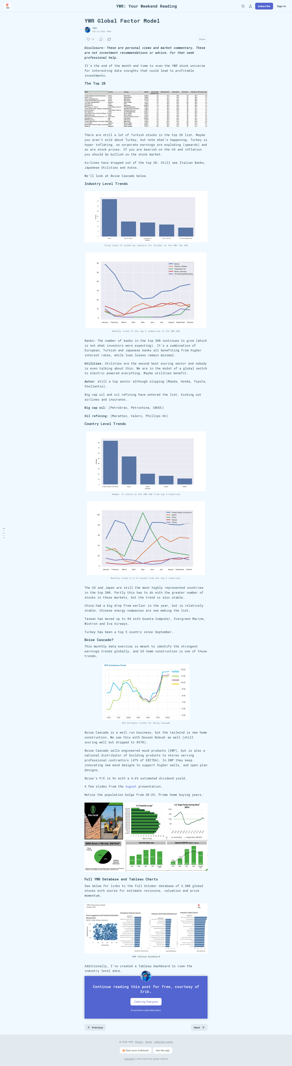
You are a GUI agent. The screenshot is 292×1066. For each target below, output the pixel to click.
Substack (129, 1058)
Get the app (162, 1050)
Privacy (139, 1041)
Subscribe (264, 6)
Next (197, 1027)
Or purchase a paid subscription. (146, 1010)
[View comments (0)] (101, 39)
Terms (148, 1041)
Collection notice (163, 1041)
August (131, 786)
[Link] (79, 83)
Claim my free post (146, 1002)
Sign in (281, 6)
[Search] (243, 6)
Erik (95, 28)
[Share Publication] (250, 6)
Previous (97, 1027)
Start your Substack (137, 1050)
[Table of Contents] (3, 533)
